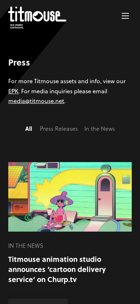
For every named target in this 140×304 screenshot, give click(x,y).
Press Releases (59, 128)
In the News (99, 128)
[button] (125, 15)
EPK (13, 91)
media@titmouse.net (36, 101)
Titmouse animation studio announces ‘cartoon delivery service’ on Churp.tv (57, 269)
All (28, 128)
